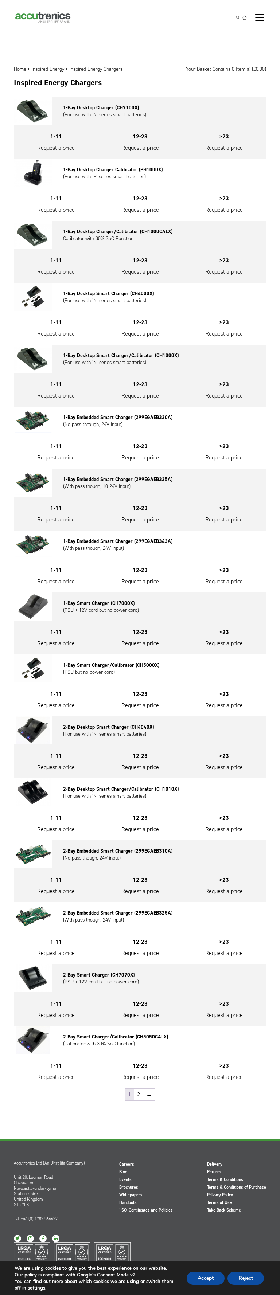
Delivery (214, 1164)
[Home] (43, 17)
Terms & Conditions (225, 1179)
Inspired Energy (47, 69)
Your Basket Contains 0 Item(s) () (226, 69)
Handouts (128, 1202)
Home (20, 69)
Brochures (128, 1187)
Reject (245, 1278)
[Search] (238, 17)
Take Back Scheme (224, 1210)
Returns (214, 1172)
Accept (206, 1278)
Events (125, 1179)
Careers (126, 1164)
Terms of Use (219, 1202)
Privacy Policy (220, 1195)
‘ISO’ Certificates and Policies (146, 1210)
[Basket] (244, 17)
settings (36, 1288)
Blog (123, 1172)
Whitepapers (131, 1195)
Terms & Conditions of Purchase (236, 1187)
